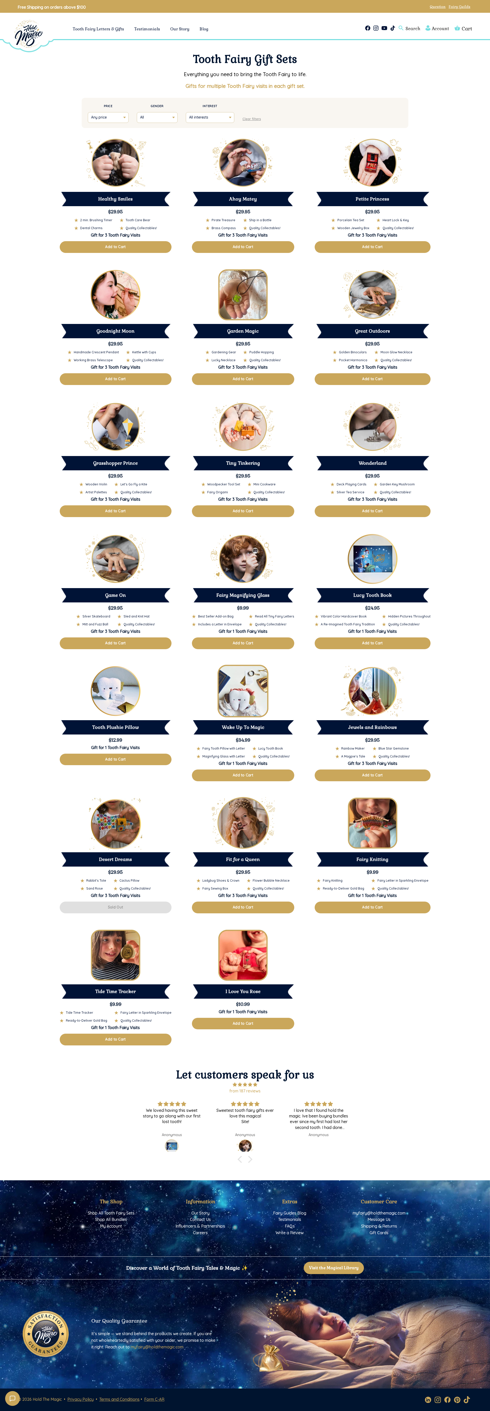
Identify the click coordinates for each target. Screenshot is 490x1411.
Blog (204, 29)
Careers (200, 1232)
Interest (210, 106)
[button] (241, 1159)
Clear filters (251, 119)
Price (108, 106)
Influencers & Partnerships (200, 1226)
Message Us (379, 1219)
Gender (157, 106)
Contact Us (200, 1219)
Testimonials (147, 29)
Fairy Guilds (459, 6)
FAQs (290, 1226)
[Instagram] (375, 28)
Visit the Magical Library (334, 1267)
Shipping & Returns (379, 1226)
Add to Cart (115, 246)
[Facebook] (367, 28)
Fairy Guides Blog (289, 1213)
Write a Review (290, 1232)
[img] (245, 1084)
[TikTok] (392, 28)
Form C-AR (154, 1399)
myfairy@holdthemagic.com (379, 1213)
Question (438, 6)
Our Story (179, 29)
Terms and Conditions (119, 1399)
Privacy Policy (80, 1399)
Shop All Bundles (111, 1219)
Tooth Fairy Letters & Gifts (98, 29)
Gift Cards (379, 1232)
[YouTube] (384, 28)
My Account (111, 1226)
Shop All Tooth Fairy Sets (111, 1213)
